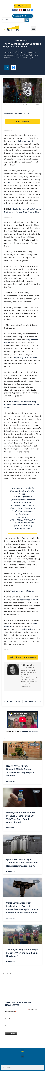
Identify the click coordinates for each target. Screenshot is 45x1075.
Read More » (10, 781)
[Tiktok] (28, 10)
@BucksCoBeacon (22, 496)
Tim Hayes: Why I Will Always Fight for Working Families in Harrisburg (22, 952)
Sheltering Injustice (26, 141)
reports (10, 182)
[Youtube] (20, 10)
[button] (33, 28)
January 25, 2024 (22, 528)
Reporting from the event (26, 357)
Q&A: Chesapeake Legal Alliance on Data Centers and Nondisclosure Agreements (22, 862)
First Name (9, 1019)
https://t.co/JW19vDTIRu (22, 520)
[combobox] (13, 20)
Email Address (10, 1012)
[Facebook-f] (13, 10)
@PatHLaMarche (26, 499)
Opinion (22, 40)
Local (17, 40)
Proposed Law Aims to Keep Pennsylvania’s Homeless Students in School (21, 404)
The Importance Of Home (22, 591)
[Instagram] (16, 10)
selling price (27, 629)
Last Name (8, 1026)
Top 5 (28, 40)
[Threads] (24, 10)
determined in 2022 (29, 600)
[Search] (27, 20)
